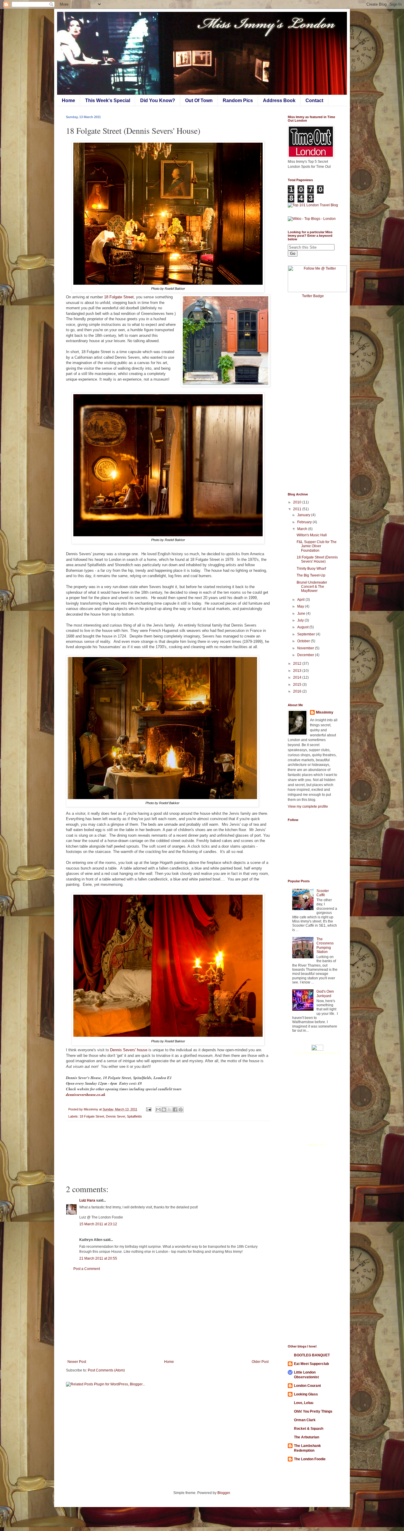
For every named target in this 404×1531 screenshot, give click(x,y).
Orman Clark (305, 1420)
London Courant (307, 1386)
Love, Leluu (303, 1403)
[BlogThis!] (164, 1110)
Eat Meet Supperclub (311, 1364)
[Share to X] (169, 1110)
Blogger (223, 1493)
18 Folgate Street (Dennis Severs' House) (317, 559)
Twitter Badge (313, 296)
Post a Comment (86, 1269)
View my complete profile (308, 806)
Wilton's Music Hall (312, 535)
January (304, 515)
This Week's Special (107, 100)
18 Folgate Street (119, 297)
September (306, 634)
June (301, 613)
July (301, 620)
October (304, 641)
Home (68, 100)
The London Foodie (310, 1459)
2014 (297, 677)
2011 (297, 509)
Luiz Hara (87, 1200)
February (305, 522)
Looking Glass (306, 1394)
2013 (297, 671)
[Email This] (158, 1110)
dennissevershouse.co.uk (86, 1094)
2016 (297, 691)
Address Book (279, 100)
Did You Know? (157, 100)
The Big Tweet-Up (311, 575)
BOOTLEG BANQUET (312, 1355)
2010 (297, 502)
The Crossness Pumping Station (325, 945)
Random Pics (238, 100)
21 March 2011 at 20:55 (98, 1258)
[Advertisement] (168, 1315)
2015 (297, 684)
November (306, 648)
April (301, 600)
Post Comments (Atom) (106, 1370)
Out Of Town (199, 100)
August (303, 627)
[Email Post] (148, 1109)
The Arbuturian (306, 1437)
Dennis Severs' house (128, 1050)
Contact (314, 100)
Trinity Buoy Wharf (311, 568)
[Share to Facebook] (175, 1110)
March (302, 529)
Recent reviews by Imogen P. (317, 1053)
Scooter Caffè (322, 893)
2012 (297, 663)
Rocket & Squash (308, 1429)
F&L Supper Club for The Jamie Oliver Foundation (317, 546)
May (301, 606)
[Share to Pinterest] (181, 1110)
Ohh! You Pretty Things (313, 1411)
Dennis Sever (115, 1116)
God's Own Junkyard (325, 993)
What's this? (317, 1145)
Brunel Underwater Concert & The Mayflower (312, 586)
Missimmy (324, 712)
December (306, 655)
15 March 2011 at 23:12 (98, 1224)
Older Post (260, 1362)
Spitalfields (134, 1116)
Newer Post (76, 1362)
